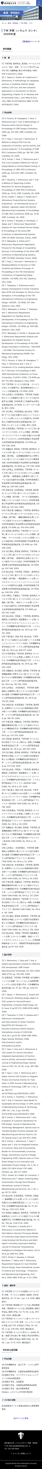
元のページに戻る (21, 1418)
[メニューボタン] (39, 3)
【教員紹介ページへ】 (31, 41)
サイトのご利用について (22, 1453)
